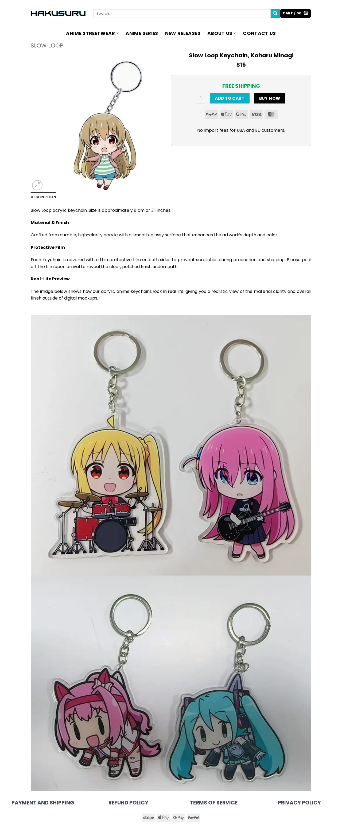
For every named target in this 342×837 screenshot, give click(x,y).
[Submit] (275, 13)
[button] (295, 13)
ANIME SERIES (142, 33)
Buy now (269, 98)
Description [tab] (43, 197)
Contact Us (259, 33)
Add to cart (229, 98)
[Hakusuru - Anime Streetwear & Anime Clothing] (58, 13)
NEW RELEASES (182, 33)
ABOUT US (219, 33)
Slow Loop (47, 45)
